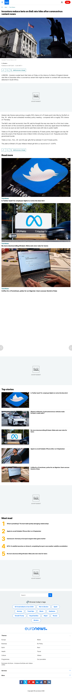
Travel (39, 651)
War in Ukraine (43, 606)
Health (3, 651)
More (3, 675)
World (39, 639)
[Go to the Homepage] (6, 2)
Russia (55, 615)
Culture (4, 655)
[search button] (50, 595)
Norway (19, 611)
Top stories (8, 389)
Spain (55, 606)
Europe (4, 639)
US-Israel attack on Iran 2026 (24, 606)
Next (6, 7)
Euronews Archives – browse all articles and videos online (17, 664)
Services (4, 670)
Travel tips (30, 611)
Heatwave (52, 611)
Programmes (5, 659)
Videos (39, 655)
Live (67, 2)
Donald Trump (19, 615)
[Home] (2, 7)
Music (41, 611)
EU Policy (40, 643)
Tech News (12, 7)
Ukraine (36, 620)
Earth (3, 647)
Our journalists (41, 659)
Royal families (33, 615)
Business (4, 643)
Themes (4, 635)
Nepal (45, 615)
